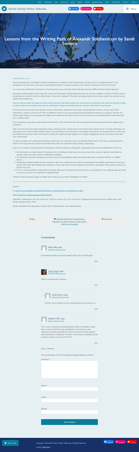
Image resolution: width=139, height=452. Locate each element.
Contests (79, 2)
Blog (33, 219)
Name (44, 386)
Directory (126, 2)
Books (107, 2)
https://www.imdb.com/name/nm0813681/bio (35, 195)
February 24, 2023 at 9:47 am (56, 273)
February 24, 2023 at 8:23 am (56, 250)
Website (44, 409)
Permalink (108, 219)
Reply (96, 261)
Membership (48, 2)
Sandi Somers (81, 222)
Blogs (56, 2)
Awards (87, 2)
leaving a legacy (69, 222)
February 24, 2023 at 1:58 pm (60, 297)
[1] (81, 170)
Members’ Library (97, 2)
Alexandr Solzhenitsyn (64, 219)
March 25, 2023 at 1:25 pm (56, 321)
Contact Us (134, 2)
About (40, 2)
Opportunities (116, 2)
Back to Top (11, 443)
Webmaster (46, 447)
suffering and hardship (69, 224)
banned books (79, 219)
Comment (45, 359)
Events (73, 2)
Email (44, 397)
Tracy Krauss (53, 270)
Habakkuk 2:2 (57, 222)
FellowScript (64, 2)
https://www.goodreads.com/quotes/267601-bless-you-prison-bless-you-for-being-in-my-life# (49, 191)
